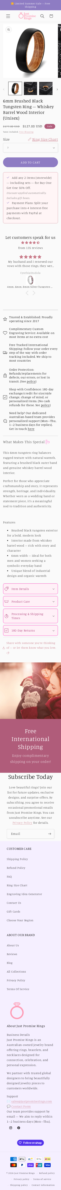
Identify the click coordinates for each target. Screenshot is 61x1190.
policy (31, 381)
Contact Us (14, 902)
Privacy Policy (22, 822)
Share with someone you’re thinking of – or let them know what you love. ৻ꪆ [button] (31, 647)
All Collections (16, 971)
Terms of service (42, 1179)
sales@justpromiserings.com (31, 1101)
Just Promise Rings (24, 1173)
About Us (13, 945)
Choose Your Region (20, 920)
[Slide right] (57, 89)
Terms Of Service (18, 989)
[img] (30, 242)
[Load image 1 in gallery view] (15, 88)
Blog (10, 962)
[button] (8, 16)
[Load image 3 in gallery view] (46, 88)
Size (30, 139)
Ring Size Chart (17, 885)
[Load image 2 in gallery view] (30, 88)
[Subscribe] (49, 834)
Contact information (43, 1185)
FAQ (9, 876)
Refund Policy (16, 867)
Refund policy (47, 1173)
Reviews (12, 954)
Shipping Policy (17, 859)
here (31, 429)
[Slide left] (3, 89)
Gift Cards (13, 911)
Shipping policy (19, 1185)
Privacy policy (21, 1179)
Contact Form (21, 1106)
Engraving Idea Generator (24, 894)
